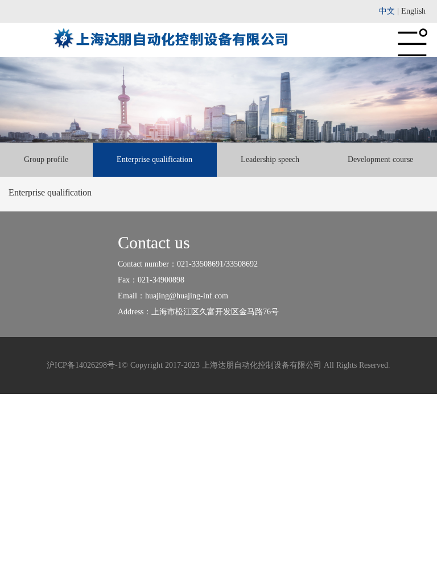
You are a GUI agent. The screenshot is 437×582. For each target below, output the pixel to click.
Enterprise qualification (154, 159)
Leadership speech (270, 159)
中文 (387, 11)
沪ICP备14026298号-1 (84, 365)
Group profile (46, 159)
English (413, 11)
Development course (380, 159)
